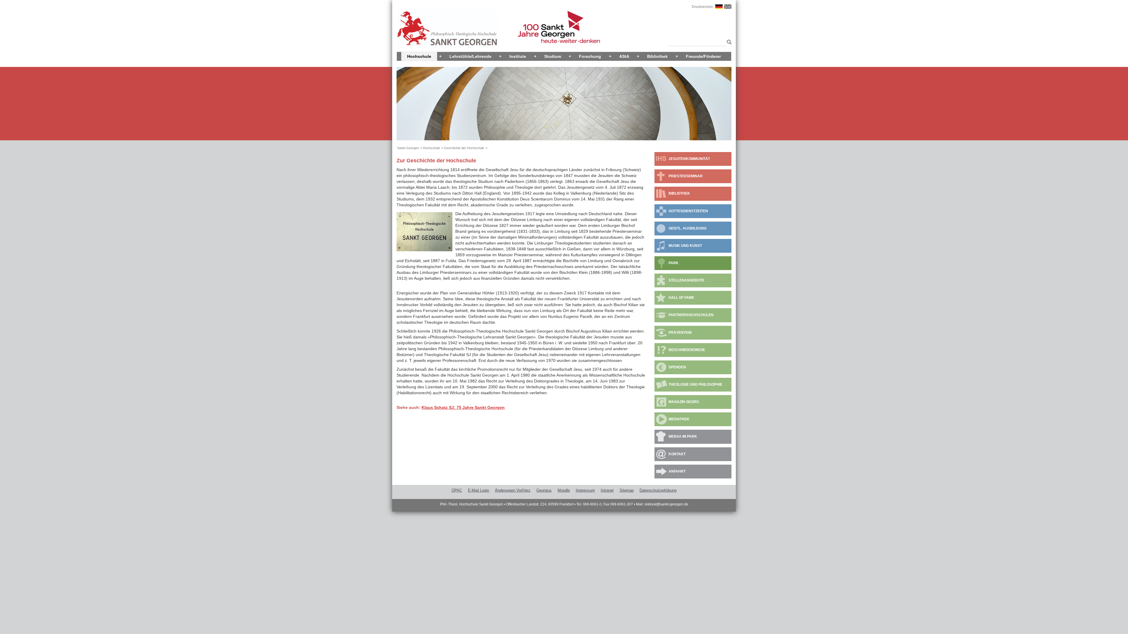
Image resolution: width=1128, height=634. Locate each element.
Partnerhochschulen (691, 315)
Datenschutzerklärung (658, 490)
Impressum (585, 490)
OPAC (456, 490)
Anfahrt (677, 471)
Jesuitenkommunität (689, 159)
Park (674, 263)
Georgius (544, 490)
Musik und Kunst (685, 246)
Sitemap (627, 490)
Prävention (680, 333)
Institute (517, 56)
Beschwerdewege (687, 350)
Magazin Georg (684, 402)
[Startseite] (447, 28)
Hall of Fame (681, 298)
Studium (552, 56)
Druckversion (702, 7)
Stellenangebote (686, 280)
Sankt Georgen (408, 148)
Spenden (677, 367)
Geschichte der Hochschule (464, 148)
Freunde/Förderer (703, 56)
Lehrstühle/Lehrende (470, 56)
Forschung (590, 56)
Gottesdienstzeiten (688, 211)
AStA (624, 56)
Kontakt (677, 454)
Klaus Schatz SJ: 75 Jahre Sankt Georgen (463, 407)
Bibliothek (657, 56)
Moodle (564, 490)
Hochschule (419, 56)
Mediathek (679, 419)
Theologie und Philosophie (695, 384)
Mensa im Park (683, 436)
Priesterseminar (686, 176)
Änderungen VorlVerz (513, 490)
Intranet (607, 490)
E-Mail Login (478, 490)
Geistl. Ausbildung (687, 228)
